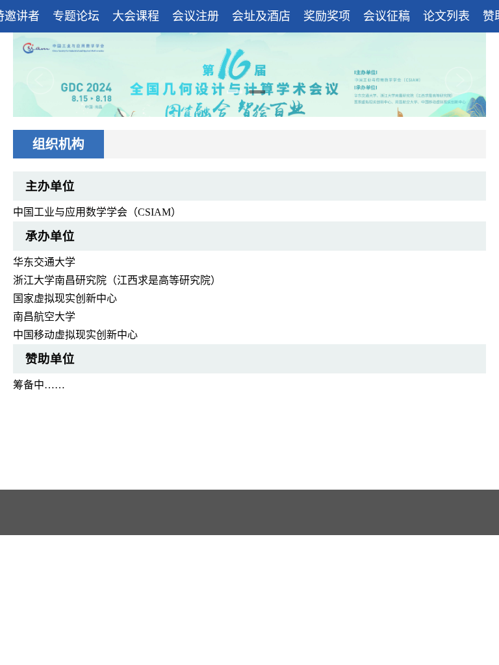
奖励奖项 (326, 16)
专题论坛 (76, 16)
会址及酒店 (261, 16)
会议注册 (195, 16)
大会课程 (135, 16)
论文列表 (446, 16)
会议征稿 (386, 16)
